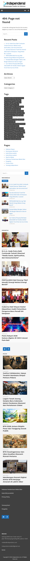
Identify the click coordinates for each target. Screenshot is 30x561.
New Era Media (10, 157)
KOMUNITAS (5, 230)
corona (19, 102)
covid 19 (7, 104)
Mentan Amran (8, 117)
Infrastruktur (8, 106)
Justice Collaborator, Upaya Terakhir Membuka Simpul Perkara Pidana (14, 375)
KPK (23, 113)
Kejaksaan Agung (16, 108)
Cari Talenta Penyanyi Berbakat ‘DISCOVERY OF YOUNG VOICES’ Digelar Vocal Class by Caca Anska (14, 65)
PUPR (6, 134)
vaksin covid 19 (12, 136)
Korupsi (19, 113)
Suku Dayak (20, 134)
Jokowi (21, 106)
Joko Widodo (8, 108)
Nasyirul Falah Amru (10, 121)
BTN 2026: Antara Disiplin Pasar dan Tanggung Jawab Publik (14, 428)
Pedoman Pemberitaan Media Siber (15, 159)
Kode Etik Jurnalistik (11, 153)
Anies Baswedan (8, 98)
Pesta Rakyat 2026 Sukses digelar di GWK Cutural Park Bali (15, 338)
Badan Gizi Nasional (19, 98)
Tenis (6, 136)
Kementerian (20, 111)
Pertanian (22, 123)
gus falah (16, 104)
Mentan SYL (21, 119)
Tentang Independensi (12, 165)
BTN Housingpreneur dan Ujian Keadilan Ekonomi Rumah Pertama (13, 454)
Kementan (13, 111)
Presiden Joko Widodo (19, 132)
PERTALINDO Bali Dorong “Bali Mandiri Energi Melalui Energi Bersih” (17, 203)
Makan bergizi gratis (10, 115)
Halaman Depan (10, 149)
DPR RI (11, 104)
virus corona (20, 136)
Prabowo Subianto (19, 130)
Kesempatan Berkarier (12, 151)
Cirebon (14, 102)
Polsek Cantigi (19, 128)
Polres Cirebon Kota (10, 128)
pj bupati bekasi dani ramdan (12, 126)
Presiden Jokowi (9, 132)
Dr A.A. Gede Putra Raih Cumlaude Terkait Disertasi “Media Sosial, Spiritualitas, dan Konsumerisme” (14, 45)
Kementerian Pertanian (10, 113)
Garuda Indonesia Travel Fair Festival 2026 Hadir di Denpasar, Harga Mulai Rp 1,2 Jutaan (15, 51)
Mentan (21, 115)
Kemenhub (7, 111)
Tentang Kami (6, 505)
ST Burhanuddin (12, 134)
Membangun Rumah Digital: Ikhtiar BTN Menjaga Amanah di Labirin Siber (15, 479)
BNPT (19, 100)
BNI (16, 100)
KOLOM (5, 353)
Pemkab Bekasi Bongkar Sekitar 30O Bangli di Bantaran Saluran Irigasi (18, 211)
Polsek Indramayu (9, 130)
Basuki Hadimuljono (10, 100)
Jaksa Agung (16, 106)
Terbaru (5, 180)
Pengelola (8, 161)
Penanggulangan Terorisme (12, 123)
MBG (17, 115)
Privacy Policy (9, 163)
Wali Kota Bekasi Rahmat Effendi (13, 139)
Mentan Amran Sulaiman (11, 119)
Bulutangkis (8, 102)
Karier (3, 550)
